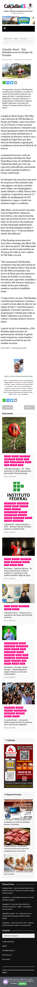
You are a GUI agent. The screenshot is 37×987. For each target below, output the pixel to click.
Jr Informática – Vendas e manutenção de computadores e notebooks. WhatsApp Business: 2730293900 (17, 822)
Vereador (7, 664)
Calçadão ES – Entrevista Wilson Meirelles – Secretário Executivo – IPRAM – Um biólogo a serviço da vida (16, 907)
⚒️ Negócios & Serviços (12, 795)
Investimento (16, 509)
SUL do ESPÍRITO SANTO (17, 462)
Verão (6, 465)
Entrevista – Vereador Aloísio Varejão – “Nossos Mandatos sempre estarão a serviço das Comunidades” (15, 670)
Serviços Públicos (18, 518)
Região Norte (20, 713)
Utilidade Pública (17, 521)
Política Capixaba (9, 658)
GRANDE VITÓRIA (9, 459)
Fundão (7, 562)
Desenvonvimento (23, 503)
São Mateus (8, 518)
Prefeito (7, 661)
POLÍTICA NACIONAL (22, 658)
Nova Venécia (22, 515)
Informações (23, 506)
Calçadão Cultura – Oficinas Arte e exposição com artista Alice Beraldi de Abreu (18, 615)
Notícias (18, 655)
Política (25, 655)
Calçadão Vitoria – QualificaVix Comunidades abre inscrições (18, 873)
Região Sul (8, 716)
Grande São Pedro (10, 652)
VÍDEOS (4, 946)
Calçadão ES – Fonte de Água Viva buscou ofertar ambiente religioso (18, 898)
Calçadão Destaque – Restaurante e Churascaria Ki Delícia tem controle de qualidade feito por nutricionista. (16, 849)
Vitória (20, 465)
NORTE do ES (22, 512)
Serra (6, 462)
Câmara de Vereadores (11, 643)
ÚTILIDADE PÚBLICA (8, 951)
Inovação (7, 509)
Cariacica (7, 456)
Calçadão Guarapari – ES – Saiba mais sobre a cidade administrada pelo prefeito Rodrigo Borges (17, 471)
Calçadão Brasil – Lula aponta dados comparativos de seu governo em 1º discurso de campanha (18, 722)
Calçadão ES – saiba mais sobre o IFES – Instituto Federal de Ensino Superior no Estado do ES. (17, 526)
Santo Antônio (16, 661)
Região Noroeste (9, 713)
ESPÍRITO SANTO (24, 456)
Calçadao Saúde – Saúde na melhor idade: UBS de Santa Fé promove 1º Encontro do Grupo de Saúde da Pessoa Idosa (18, 891)
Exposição (7, 609)
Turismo (28, 462)
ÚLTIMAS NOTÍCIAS (8, 942)
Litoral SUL (19, 708)
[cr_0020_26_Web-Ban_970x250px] (18, 20)
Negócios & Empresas (11, 512)
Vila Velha (29, 60)
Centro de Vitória (9, 646)
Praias (26, 459)
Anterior (8, 407)
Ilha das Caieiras (9, 655)
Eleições (7, 649)
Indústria (15, 506)
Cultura (7, 606)
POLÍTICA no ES (7, 955)
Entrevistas (16, 559)
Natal (18, 60)
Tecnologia (8, 521)
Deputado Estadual (22, 646)
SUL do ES (23, 60)
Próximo (28, 407)
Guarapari (19, 459)
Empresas (7, 506)
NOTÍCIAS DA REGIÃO (10, 515)
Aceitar (22, 984)
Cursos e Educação (10, 503)
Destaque (15, 456)
